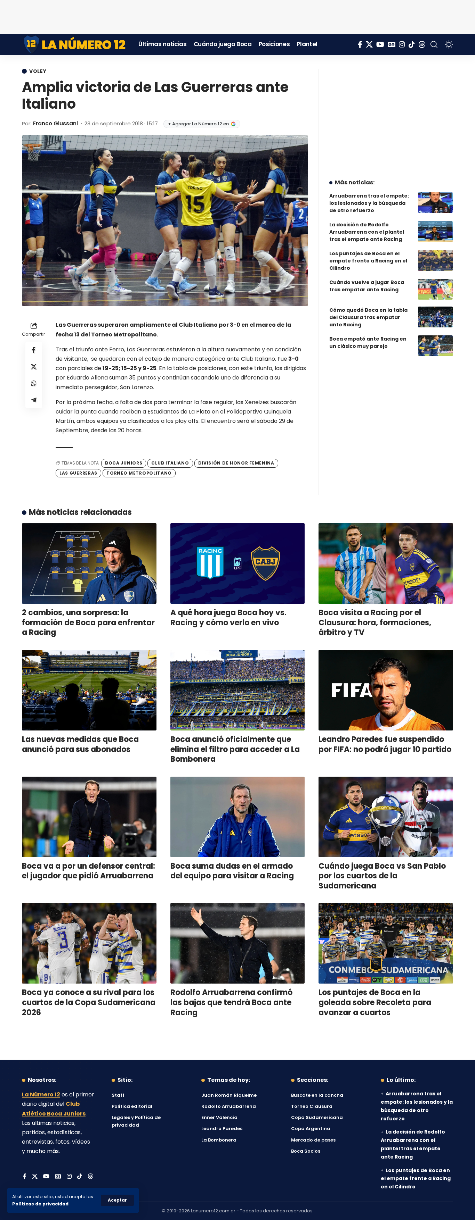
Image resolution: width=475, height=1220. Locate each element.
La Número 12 (41, 1094)
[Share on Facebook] (33, 350)
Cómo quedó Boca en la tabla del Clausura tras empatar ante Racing (368, 317)
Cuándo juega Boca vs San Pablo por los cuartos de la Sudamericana (382, 876)
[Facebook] (360, 44)
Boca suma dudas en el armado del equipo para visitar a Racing (232, 871)
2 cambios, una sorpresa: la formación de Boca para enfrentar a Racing (88, 622)
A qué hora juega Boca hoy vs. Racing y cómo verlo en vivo (228, 617)
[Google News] (391, 44)
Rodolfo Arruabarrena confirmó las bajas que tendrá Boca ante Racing (231, 1002)
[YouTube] (380, 44)
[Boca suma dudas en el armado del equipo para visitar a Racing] (237, 817)
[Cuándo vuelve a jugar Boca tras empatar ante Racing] (435, 289)
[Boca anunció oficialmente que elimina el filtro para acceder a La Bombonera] (237, 690)
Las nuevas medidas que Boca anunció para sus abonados (80, 744)
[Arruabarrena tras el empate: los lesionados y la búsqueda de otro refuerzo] (435, 202)
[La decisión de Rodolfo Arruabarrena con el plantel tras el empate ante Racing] (435, 231)
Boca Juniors (123, 463)
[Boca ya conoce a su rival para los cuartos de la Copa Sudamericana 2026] (89, 943)
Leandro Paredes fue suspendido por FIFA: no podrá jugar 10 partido (385, 744)
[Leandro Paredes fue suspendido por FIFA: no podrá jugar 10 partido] (386, 690)
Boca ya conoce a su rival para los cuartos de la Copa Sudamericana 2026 (88, 1002)
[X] (369, 44)
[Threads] (422, 44)
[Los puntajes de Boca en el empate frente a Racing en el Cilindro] (435, 260)
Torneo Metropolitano (139, 473)
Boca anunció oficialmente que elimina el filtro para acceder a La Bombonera (235, 749)
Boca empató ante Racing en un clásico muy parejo (367, 342)
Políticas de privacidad (40, 1204)
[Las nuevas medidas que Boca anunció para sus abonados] (89, 690)
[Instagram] (402, 44)
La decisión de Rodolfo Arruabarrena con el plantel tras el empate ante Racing (366, 232)
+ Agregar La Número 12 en (198, 123)
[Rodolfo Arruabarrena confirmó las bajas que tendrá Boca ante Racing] (237, 943)
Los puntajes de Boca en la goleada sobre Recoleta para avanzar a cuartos (375, 1002)
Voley (38, 71)
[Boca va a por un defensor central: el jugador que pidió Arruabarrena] (89, 817)
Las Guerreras (78, 473)
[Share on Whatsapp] (33, 383)
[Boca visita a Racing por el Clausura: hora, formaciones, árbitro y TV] (386, 563)
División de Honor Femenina (236, 463)
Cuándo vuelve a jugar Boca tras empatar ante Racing (366, 286)
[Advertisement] (237, 15)
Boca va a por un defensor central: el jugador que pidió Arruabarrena (88, 871)
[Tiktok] (412, 44)
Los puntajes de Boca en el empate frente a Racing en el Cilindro (368, 260)
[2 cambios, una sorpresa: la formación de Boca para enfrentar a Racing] (89, 563)
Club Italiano (170, 463)
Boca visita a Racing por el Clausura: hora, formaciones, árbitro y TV (375, 622)
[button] (117, 1200)
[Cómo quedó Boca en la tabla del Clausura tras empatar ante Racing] (435, 317)
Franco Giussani (55, 123)
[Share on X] (33, 367)
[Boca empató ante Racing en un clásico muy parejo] (435, 345)
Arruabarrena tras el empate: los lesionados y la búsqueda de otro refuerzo (369, 203)
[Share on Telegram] (33, 400)
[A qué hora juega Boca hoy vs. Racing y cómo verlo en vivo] (237, 563)
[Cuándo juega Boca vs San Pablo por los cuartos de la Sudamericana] (386, 817)
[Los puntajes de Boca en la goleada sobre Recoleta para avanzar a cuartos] (386, 943)
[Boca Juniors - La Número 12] (75, 44)
